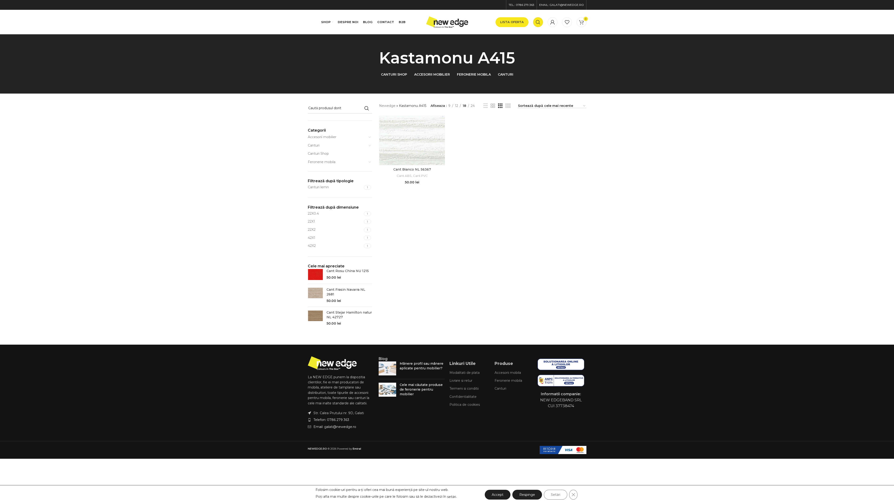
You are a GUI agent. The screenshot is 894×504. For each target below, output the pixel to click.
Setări (555, 495)
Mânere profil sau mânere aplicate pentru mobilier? (421, 365)
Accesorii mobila (508, 373)
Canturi (314, 145)
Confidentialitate (463, 397)
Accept (497, 495)
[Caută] (538, 22)
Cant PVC (420, 176)
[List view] (485, 106)
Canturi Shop (318, 153)
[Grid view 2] (493, 106)
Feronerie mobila (321, 162)
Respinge (527, 495)
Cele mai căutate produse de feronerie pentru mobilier (421, 389)
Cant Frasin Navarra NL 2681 (346, 291)
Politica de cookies (464, 404)
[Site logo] (447, 22)
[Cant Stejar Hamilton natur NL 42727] (315, 318)
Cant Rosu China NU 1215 (348, 271)
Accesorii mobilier (322, 137)
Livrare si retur (460, 380)
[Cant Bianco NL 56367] (412, 140)
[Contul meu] (552, 22)
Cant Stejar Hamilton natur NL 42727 (349, 314)
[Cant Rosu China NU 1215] (315, 274)
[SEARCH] (366, 108)
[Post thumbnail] (387, 368)
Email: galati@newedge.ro (334, 427)
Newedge (387, 106)
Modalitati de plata (464, 373)
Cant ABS (404, 176)
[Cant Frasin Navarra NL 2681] (315, 295)
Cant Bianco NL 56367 (412, 169)
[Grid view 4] (508, 106)
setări (451, 497)
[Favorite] (567, 22)
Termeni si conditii (464, 388)
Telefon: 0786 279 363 (331, 420)
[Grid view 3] (500, 106)
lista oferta (512, 22)
